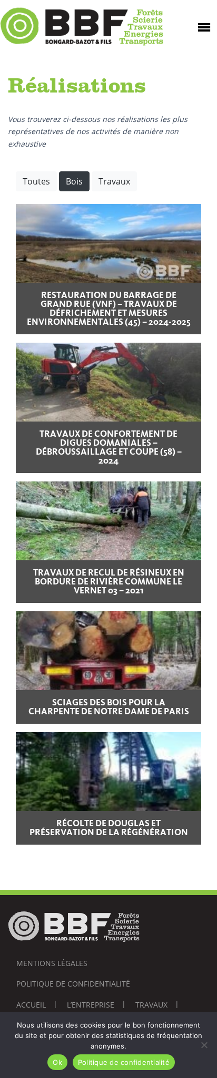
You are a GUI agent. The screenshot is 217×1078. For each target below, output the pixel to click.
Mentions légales (51, 963)
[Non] (204, 1045)
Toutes (36, 181)
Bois (74, 181)
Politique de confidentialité (73, 984)
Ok (57, 1062)
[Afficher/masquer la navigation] (204, 26)
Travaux (114, 181)
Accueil (31, 1005)
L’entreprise (90, 1005)
